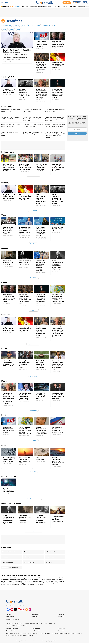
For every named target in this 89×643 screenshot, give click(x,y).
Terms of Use (35, 616)
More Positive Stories (33, 178)
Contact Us (61, 614)
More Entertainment (33, 344)
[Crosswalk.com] (44, 2)
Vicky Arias (49, 562)
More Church (33, 310)
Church (38, 25)
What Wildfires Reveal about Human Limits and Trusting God (10, 125)
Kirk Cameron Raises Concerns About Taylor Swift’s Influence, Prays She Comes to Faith (55, 126)
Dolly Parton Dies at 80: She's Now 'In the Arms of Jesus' (55, 110)
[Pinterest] (11, 609)
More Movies (33, 410)
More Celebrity (33, 210)
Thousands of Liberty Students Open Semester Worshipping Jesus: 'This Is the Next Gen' (54, 118)
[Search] (6, 2)
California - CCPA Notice (12, 619)
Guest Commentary (8, 562)
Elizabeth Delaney (29, 562)
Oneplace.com (61, 630)
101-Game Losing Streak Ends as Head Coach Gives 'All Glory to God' (33, 133)
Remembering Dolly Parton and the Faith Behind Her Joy (10, 110)
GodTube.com (36, 628)
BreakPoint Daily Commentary (10, 567)
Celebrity (16, 25)
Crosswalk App (36, 614)
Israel (18, 29)
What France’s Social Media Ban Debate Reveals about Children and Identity (10, 134)
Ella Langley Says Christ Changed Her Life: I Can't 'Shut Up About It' (33, 125)
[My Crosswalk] (76, 2)
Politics (12, 29)
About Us (8, 614)
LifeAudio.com (36, 630)
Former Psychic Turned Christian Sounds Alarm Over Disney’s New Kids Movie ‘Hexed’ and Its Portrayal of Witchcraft (55, 135)
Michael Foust (27, 551)
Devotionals (33, 6)
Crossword (25, 6)
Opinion (30, 25)
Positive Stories (7, 25)
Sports (55, 25)
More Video (33, 244)
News (54, 6)
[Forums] (26, 609)
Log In (85, 2)
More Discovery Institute (33, 498)
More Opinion (33, 277)
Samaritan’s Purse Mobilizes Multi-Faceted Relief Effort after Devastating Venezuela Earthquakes (32, 111)
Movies (4, 29)
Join (67, 2)
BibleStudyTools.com (12, 628)
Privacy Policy (10, 616)
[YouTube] (19, 609)
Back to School (72, 6)
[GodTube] (30, 609)
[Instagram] (22, 609)
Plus (11, 6)
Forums (17, 6)
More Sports (33, 376)
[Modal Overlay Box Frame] (77, 128)
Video (59, 6)
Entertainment (46, 25)
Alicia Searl (27, 557)
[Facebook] (8, 609)
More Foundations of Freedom (33, 531)
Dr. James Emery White (9, 551)
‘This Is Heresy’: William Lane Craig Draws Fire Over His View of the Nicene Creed (32, 118)
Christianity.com (10, 630)
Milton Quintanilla (50, 551)
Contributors (6, 548)
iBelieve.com (61, 628)
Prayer (65, 6)
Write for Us (61, 616)
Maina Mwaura (50, 557)
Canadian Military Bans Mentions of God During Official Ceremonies (10, 118)
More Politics (33, 440)
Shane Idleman (6, 557)
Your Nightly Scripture (45, 6)
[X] (15, 609)
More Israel (33, 471)
